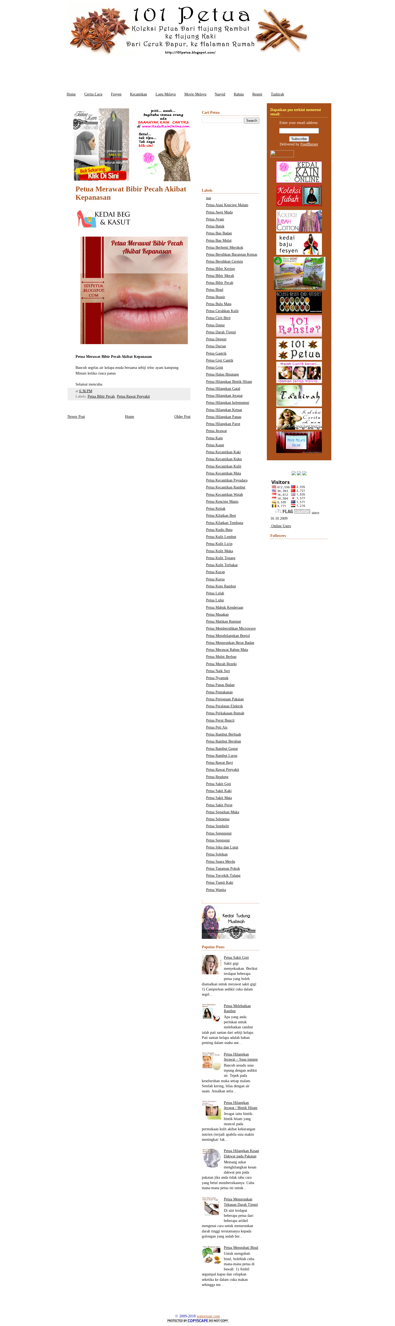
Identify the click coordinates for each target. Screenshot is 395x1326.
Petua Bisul (214, 290)
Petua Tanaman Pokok (223, 869)
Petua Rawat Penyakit (133, 396)
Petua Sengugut (218, 840)
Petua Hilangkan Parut (223, 424)
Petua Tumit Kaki (219, 883)
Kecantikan (138, 94)
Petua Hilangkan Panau (223, 417)
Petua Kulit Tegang (220, 558)
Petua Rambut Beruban (223, 741)
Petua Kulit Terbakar (222, 565)
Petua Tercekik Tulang (223, 876)
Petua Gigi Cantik (219, 360)
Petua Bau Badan (219, 233)
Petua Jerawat (216, 431)
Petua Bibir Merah (220, 276)
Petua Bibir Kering (220, 269)
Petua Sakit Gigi (218, 784)
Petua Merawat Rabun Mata (227, 650)
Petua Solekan (217, 854)
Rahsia (239, 94)
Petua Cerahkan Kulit (222, 311)
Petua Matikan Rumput (223, 621)
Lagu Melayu (166, 94)
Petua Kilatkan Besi (221, 516)
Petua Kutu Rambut (221, 586)
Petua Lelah (215, 593)
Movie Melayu (195, 94)
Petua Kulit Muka (219, 551)
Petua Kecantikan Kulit (223, 466)
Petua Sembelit (217, 826)
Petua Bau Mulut (219, 240)
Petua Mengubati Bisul (241, 1248)
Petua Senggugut (219, 833)
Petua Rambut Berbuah (223, 734)
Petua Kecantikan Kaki (223, 452)
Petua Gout (214, 367)
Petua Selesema (217, 819)
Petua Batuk (215, 226)
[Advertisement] (197, 72)
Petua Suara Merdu (220, 862)
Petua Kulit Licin (219, 544)
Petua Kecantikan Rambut (225, 487)
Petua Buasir (215, 297)
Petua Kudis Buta (219, 530)
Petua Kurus (215, 579)
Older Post (182, 417)
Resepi (257, 94)
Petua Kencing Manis (222, 502)
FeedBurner (309, 144)
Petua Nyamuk (217, 678)
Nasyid (220, 94)
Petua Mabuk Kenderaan (224, 607)
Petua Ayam (215, 219)
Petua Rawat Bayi (219, 763)
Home (71, 94)
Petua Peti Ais (216, 727)
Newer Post (76, 417)
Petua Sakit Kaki (219, 791)
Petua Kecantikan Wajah (224, 495)
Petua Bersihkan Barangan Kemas (231, 254)
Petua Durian (216, 346)
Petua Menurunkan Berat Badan (230, 643)
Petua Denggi (216, 339)
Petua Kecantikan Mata (223, 473)
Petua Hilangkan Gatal (223, 389)
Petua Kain (214, 438)
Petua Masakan (217, 614)
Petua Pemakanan (219, 692)
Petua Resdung (217, 777)
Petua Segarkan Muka (222, 812)
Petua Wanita (216, 890)
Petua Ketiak (215, 509)
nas (208, 198)
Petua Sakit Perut (219, 805)
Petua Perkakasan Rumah (225, 713)
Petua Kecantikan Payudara (226, 480)
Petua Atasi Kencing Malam (227, 205)
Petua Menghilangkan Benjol (228, 636)
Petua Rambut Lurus (221, 756)
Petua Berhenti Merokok (224, 247)
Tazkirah (277, 94)
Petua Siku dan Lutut (222, 847)
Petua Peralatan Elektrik (224, 706)
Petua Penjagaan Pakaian (225, 699)
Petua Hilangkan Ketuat (224, 410)
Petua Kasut (215, 445)
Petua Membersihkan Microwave (231, 628)
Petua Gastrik (216, 353)
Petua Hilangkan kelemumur (227, 403)
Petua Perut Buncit (220, 720)
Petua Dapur (215, 325)
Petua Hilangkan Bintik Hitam (229, 382)
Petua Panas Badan (220, 685)
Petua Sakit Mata (219, 798)
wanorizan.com (208, 1316)
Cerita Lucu (93, 94)
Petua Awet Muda (219, 212)
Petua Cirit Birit (218, 318)
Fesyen (116, 94)
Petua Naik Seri (218, 671)
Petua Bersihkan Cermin (224, 261)
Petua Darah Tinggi (221, 332)
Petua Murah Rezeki (221, 664)
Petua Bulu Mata (218, 304)
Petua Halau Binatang (222, 374)
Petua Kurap (215, 572)
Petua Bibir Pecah (101, 396)
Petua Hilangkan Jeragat (224, 396)
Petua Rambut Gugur (222, 749)
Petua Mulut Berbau (221, 657)
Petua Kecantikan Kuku (224, 459)
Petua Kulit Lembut (221, 537)
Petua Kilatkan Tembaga (224, 523)
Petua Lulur (215, 600)
